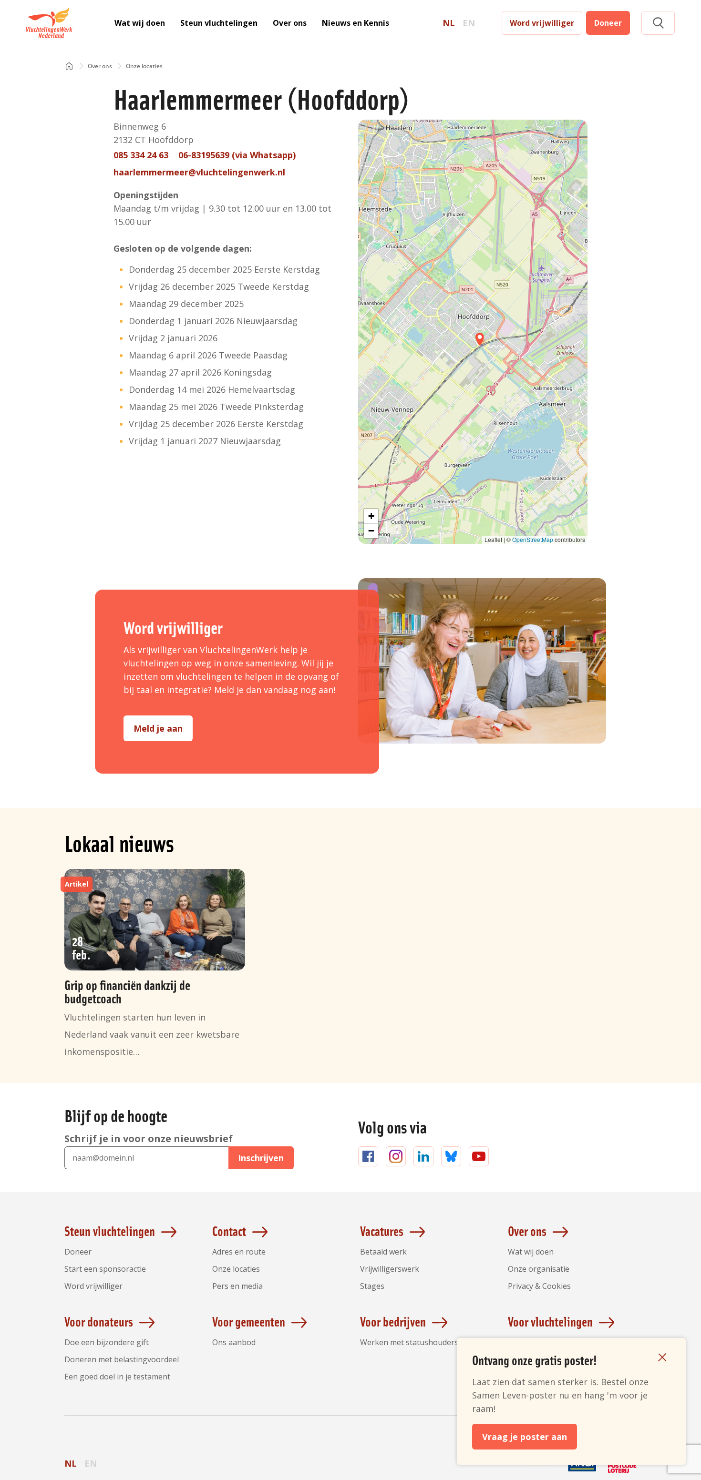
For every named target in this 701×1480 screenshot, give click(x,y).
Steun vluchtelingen (219, 23)
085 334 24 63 (140, 155)
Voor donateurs (98, 1321)
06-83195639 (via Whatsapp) (237, 155)
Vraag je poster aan (524, 1436)
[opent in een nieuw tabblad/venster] (542, 1471)
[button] (658, 23)
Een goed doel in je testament (117, 1376)
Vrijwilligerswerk (389, 1269)
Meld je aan (158, 728)
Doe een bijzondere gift (106, 1342)
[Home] (69, 66)
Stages (372, 1286)
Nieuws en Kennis (355, 23)
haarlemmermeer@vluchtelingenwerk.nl (199, 172)
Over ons (290, 23)
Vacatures (381, 1231)
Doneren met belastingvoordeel (121, 1359)
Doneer (608, 23)
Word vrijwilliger (542, 23)
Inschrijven (261, 1158)
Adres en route (239, 1251)
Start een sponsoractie (105, 1269)
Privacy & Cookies (539, 1286)
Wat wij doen (139, 23)
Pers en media (237, 1286)
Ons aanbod (234, 1342)
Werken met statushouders (409, 1342)
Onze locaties (236, 1269)
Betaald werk (383, 1251)
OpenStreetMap (532, 539)
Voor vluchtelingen (550, 1321)
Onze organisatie (538, 1269)
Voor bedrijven (393, 1321)
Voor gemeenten (248, 1321)
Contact (229, 1231)
